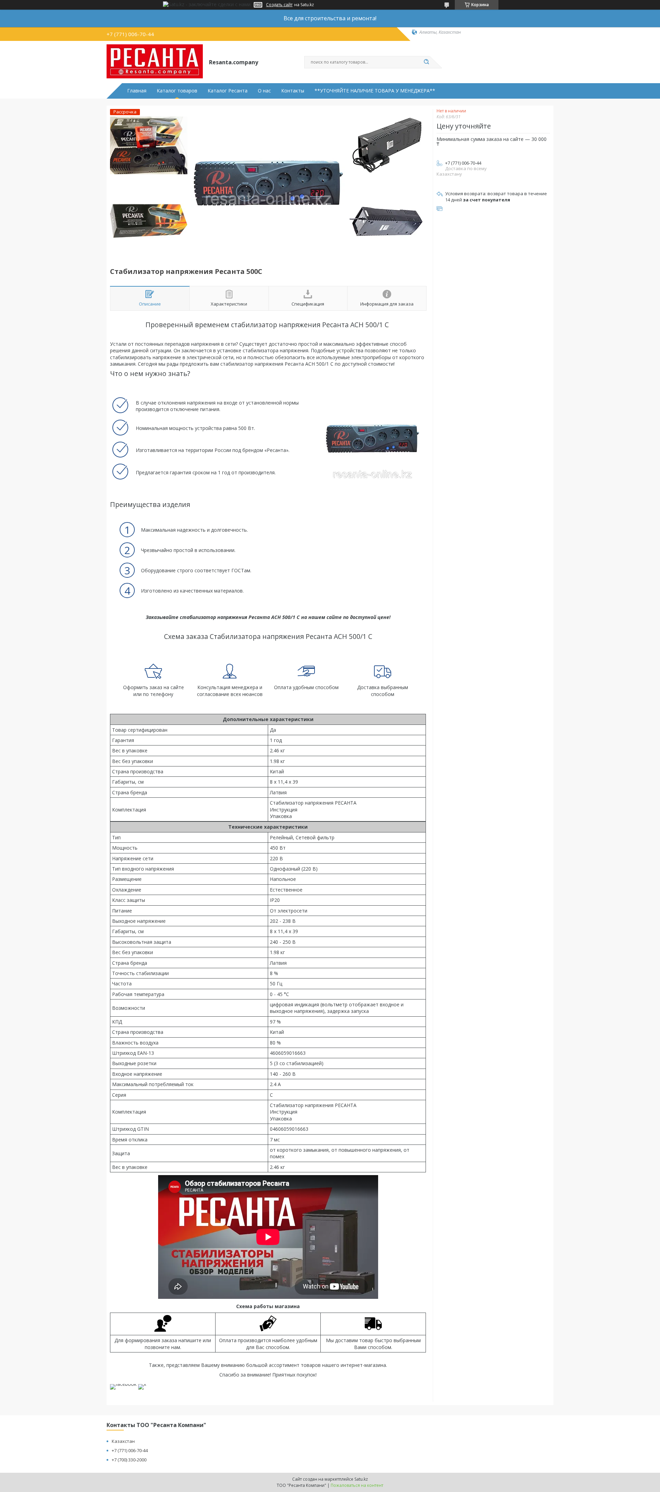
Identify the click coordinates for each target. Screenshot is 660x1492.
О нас (264, 90)
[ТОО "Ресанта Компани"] (155, 61)
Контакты (292, 90)
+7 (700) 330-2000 (129, 1460)
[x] (142, 1384)
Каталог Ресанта (228, 90)
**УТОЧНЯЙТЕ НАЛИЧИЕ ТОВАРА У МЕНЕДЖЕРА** (375, 90)
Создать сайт (279, 4)
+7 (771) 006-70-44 (130, 1450)
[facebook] (123, 1384)
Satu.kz (361, 1479)
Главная (136, 90)
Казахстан (123, 1441)
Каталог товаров (177, 90)
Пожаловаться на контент (357, 1485)
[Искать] (426, 62)
